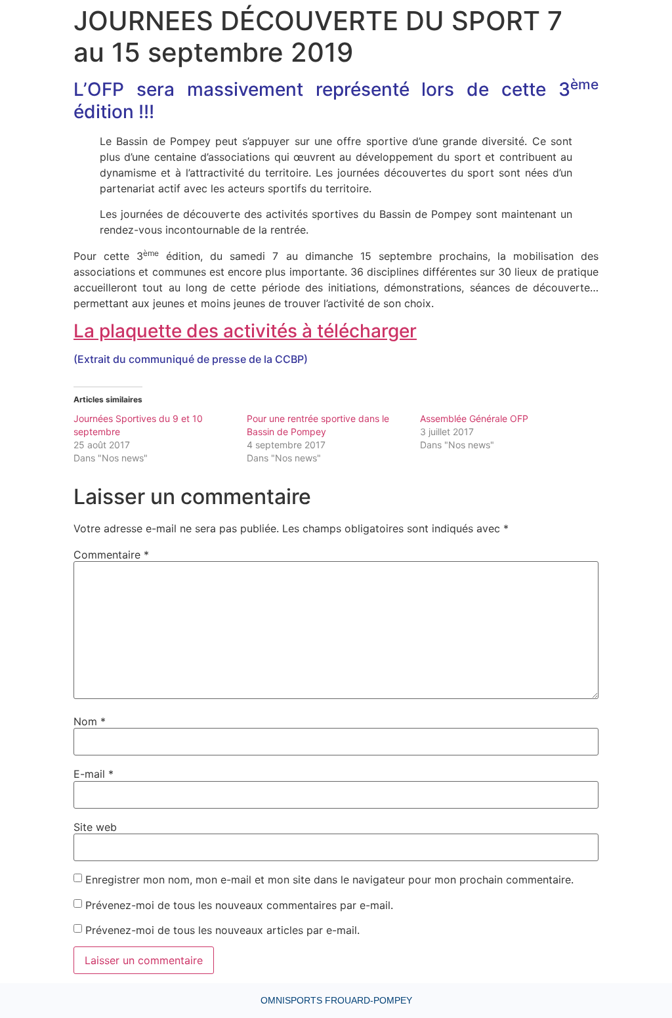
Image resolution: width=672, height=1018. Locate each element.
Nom (90, 721)
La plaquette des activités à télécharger (245, 331)
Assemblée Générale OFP (474, 418)
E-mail (94, 774)
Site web (95, 827)
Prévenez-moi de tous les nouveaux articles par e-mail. (222, 930)
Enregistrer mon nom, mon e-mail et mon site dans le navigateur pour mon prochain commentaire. (329, 879)
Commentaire (111, 554)
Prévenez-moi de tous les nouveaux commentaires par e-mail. (239, 905)
